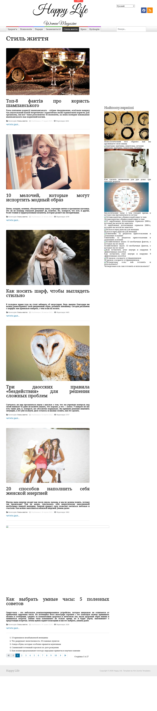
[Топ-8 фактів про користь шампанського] (48, 71)
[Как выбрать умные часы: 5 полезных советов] (57, 559)
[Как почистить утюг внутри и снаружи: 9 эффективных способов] (127, 250)
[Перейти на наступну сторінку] (60, 655)
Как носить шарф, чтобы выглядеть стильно (48, 293)
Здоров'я (12, 29)
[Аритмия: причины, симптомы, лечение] (124, 145)
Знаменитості (53, 29)
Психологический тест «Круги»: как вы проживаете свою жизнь (127, 142)
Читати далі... (13, 124)
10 (56, 655)
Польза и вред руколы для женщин (120, 231)
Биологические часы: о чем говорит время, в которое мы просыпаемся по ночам (127, 214)
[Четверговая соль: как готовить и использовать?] (127, 263)
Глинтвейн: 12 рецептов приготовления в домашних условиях (127, 238)
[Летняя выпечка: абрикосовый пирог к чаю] (125, 217)
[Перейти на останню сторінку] (65, 655)
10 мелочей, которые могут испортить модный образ (48, 197)
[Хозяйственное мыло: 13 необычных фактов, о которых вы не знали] (127, 242)
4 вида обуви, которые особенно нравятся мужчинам (36, 644)
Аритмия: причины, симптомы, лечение (123, 148)
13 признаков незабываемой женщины (30, 637)
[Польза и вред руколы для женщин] (121, 229)
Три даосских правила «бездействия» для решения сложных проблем (48, 391)
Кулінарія (94, 29)
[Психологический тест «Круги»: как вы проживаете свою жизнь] (126, 125)
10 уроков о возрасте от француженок (121, 260)
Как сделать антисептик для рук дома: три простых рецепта (127, 180)
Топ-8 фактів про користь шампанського (48, 103)
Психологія (26, 29)
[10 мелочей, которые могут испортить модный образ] (48, 161)
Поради (39, 29)
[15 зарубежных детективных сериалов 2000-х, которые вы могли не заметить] (127, 222)
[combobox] (131, 29)
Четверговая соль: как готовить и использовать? (127, 266)
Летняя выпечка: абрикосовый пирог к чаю (124, 219)
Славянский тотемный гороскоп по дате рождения (35, 647)
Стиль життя (71, 29)
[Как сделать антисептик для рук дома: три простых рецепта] (126, 163)
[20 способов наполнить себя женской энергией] (48, 455)
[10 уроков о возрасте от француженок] (122, 258)
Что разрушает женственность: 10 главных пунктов (35, 641)
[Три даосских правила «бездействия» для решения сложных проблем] (48, 353)
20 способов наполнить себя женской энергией (48, 491)
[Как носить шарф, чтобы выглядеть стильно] (48, 257)
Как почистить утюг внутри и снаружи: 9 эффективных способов (127, 255)
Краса (83, 29)
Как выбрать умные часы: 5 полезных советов (57, 601)
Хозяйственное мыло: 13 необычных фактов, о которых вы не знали (127, 246)
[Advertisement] (127, 49)
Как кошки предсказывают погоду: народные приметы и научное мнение (46, 650)
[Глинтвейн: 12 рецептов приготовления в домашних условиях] (127, 234)
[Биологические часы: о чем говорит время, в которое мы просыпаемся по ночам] (126, 197)
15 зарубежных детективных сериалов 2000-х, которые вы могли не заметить (127, 226)
